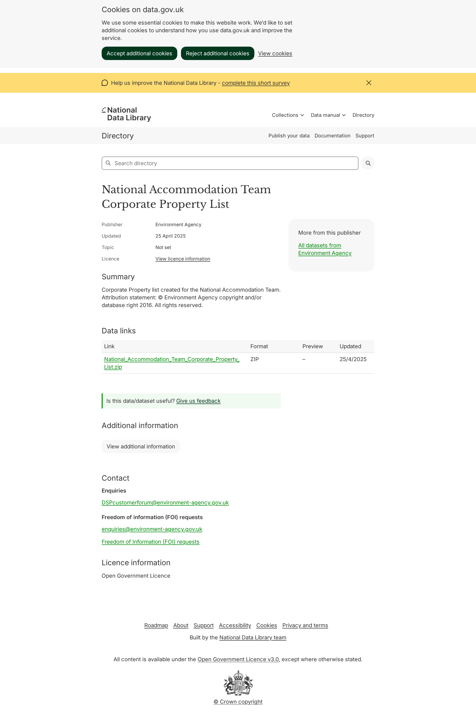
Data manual (325, 115)
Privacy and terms (305, 625)
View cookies (275, 53)
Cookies (266, 625)
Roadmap (156, 625)
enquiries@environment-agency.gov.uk (152, 529)
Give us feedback (198, 401)
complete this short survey (256, 83)
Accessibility (235, 625)
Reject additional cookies (217, 53)
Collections (285, 115)
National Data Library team (252, 637)
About (180, 625)
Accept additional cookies (139, 53)
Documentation (333, 136)
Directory (363, 115)
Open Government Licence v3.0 (238, 659)
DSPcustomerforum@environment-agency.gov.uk (165, 502)
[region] (238, 356)
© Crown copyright (238, 701)
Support (365, 136)
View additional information (141, 446)
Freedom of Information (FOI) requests (151, 541)
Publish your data (289, 136)
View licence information (182, 259)
